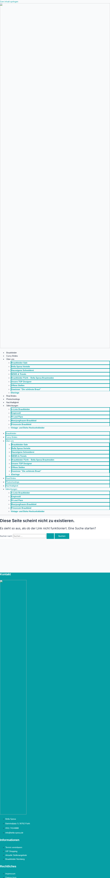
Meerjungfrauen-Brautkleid (23, 421)
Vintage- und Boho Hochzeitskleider (28, 428)
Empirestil (16, 413)
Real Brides (11, 396)
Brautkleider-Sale (19, 363)
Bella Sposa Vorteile (20, 367)
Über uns (10, 359)
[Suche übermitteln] (50, 536)
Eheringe (15, 393)
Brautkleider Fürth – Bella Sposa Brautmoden (32, 378)
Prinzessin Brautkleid (21, 424)
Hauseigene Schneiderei (22, 370)
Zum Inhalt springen (9, 1)
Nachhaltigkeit (12, 402)
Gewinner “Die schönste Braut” (26, 389)
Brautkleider (11, 353)
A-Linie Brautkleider (20, 409)
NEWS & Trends (18, 374)
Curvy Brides (12, 356)
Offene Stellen (17, 385)
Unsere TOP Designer (21, 382)
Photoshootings (13, 399)
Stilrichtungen (12, 406)
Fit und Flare (17, 417)
